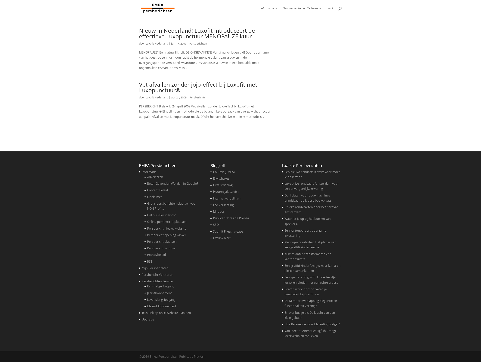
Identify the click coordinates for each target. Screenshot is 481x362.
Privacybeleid (156, 255)
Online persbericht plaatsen (167, 222)
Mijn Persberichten (155, 268)
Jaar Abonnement (159, 293)
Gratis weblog (223, 185)
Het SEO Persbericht (161, 215)
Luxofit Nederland (157, 43)
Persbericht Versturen (157, 275)
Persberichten (198, 43)
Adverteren (155, 177)
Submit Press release (228, 231)
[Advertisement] (312, 84)
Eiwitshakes (221, 178)
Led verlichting (223, 205)
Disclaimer (154, 197)
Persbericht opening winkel (166, 235)
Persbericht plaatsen (162, 242)
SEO (216, 225)
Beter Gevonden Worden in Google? (172, 183)
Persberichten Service (157, 281)
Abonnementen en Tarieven (300, 8)
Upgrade (148, 319)
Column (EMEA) (224, 172)
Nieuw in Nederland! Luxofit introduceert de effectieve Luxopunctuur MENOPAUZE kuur (197, 33)
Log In (330, 8)
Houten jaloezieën (226, 192)
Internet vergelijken (226, 198)
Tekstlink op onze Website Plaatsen (166, 313)
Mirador (219, 211)
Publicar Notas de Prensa (231, 218)
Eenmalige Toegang (160, 286)
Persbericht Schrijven (162, 248)
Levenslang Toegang (161, 300)
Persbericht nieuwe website (166, 228)
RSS (149, 261)
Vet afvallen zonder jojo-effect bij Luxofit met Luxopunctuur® (198, 87)
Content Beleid (157, 190)
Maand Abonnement (161, 306)
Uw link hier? (222, 238)
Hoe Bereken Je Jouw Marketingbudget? (312, 324)
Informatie (267, 8)
